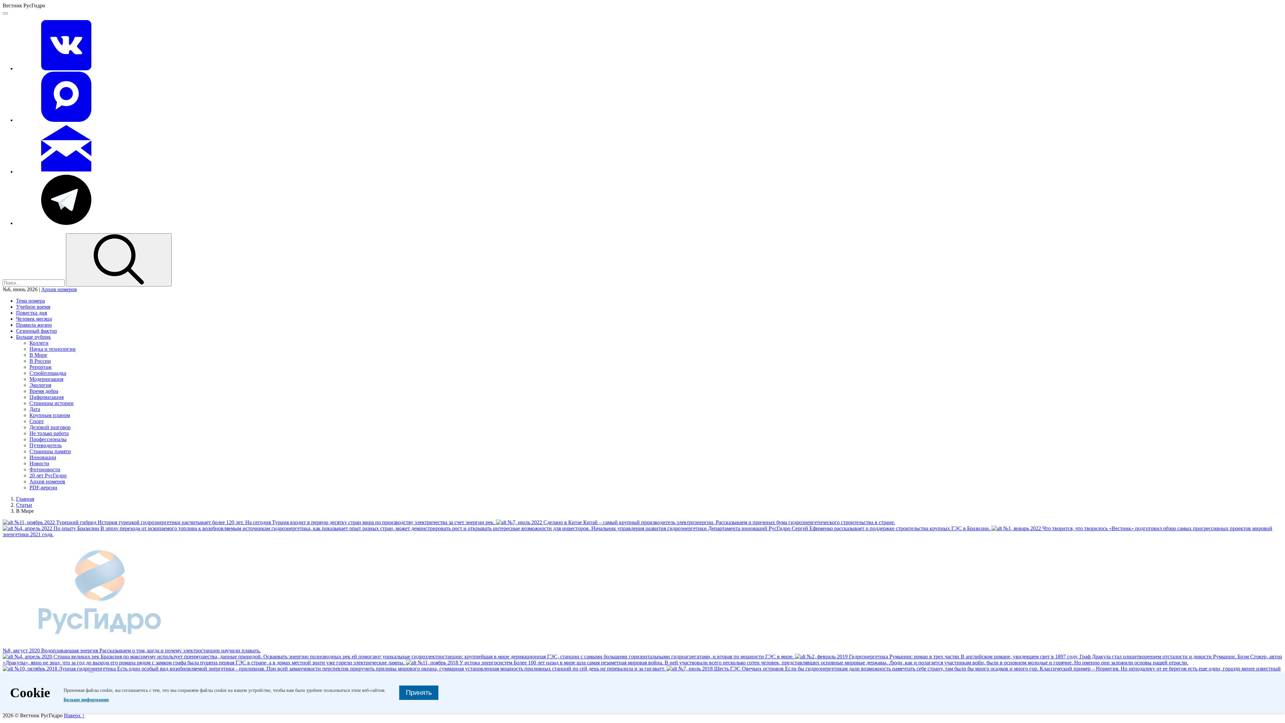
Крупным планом (49, 415)
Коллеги (39, 343)
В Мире (38, 355)
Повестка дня (31, 313)
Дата (34, 409)
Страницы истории (51, 403)
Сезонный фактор (36, 331)
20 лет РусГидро (48, 475)
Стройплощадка (47, 373)
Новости (39, 463)
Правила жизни (34, 325)
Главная (25, 499)
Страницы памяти (50, 451)
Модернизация (46, 379)
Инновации (42, 457)
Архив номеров (59, 289)
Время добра (43, 391)
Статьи (24, 505)
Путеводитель (45, 445)
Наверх (74, 715)
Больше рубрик (33, 337)
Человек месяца (34, 319)
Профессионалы (48, 439)
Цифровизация (46, 397)
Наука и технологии (52, 349)
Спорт (36, 421)
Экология (40, 385)
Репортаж (40, 367)
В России (40, 361)
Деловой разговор (50, 427)
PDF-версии (43, 487)
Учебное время (33, 307)
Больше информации (86, 699)
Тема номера (30, 301)
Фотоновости (44, 469)
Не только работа (49, 433)
